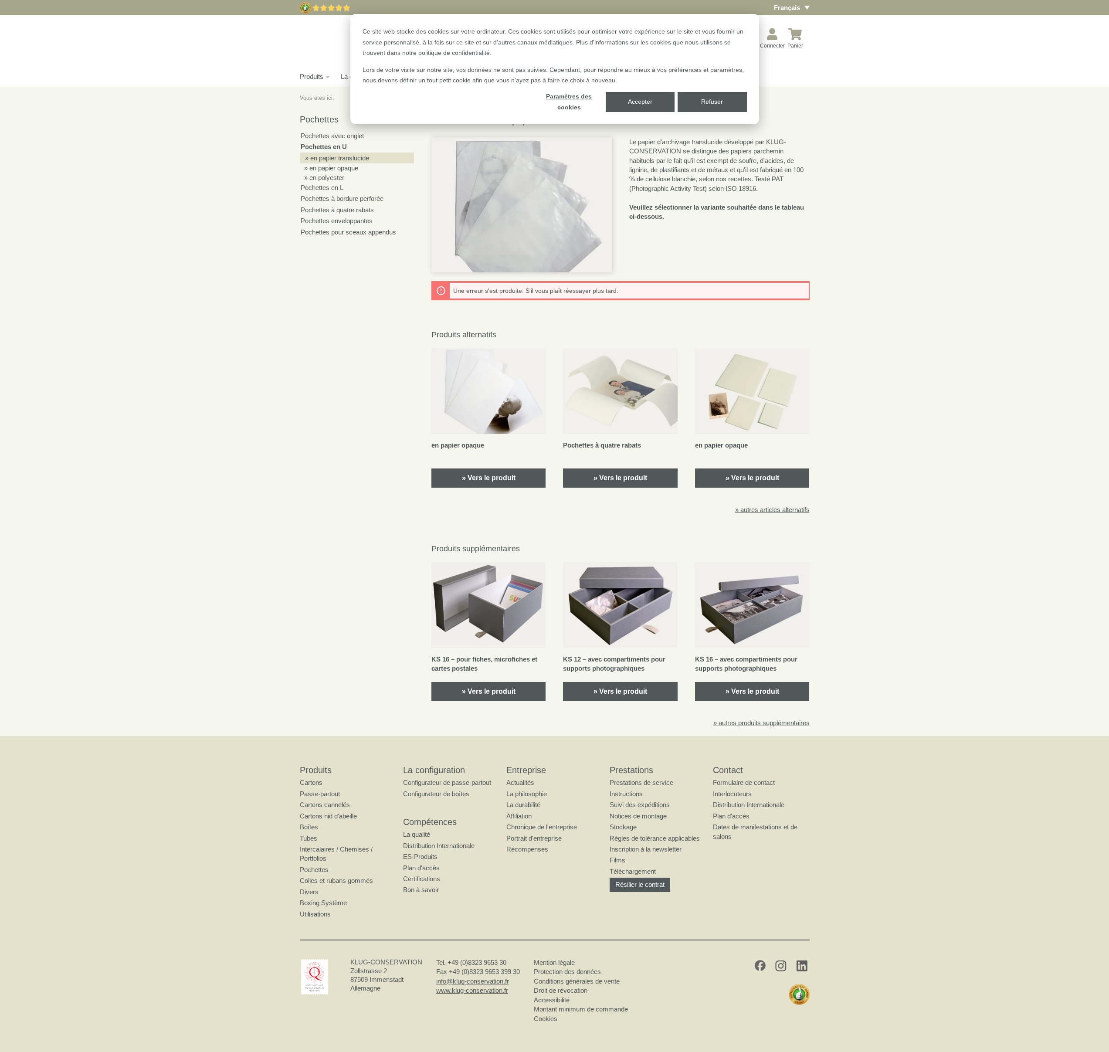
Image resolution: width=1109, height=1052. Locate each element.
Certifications (421, 878)
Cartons (311, 782)
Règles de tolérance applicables (655, 838)
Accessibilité (552, 1000)
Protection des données (567, 971)
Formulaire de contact (744, 782)
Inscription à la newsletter (646, 849)
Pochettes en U (324, 146)
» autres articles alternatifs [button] (772, 509)
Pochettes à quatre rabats (337, 210)
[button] (521, 204)
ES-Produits (420, 856)
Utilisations (315, 914)
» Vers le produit (488, 478)
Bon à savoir (421, 889)
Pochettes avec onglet (332, 135)
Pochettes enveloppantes (337, 220)
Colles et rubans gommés (336, 880)
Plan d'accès (421, 868)
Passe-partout (320, 793)
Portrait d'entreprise (534, 838)
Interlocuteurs (732, 793)
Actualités (520, 782)
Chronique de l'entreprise (541, 827)
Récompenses (527, 849)
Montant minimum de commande (581, 1009)
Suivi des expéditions (640, 804)
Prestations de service (641, 782)
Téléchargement (633, 871)
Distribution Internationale (439, 845)
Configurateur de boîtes (436, 793)
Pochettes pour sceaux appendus (348, 232)
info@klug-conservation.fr (472, 981)
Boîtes (309, 827)
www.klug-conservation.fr (472, 990)
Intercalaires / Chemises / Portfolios (336, 853)
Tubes (308, 838)
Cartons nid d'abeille (328, 816)
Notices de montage (638, 816)
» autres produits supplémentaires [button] (761, 722)
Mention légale (554, 962)
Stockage (623, 827)
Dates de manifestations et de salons (755, 831)
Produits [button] (311, 76)
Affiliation (519, 816)
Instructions (626, 793)
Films (617, 860)
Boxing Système (323, 902)
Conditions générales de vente (577, 981)
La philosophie (526, 793)
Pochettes (314, 869)
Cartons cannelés (325, 804)
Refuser (712, 101)
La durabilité (523, 804)
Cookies (545, 1018)
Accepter (640, 101)
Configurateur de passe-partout (447, 782)
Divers (309, 892)
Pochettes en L (322, 187)
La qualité (416, 834)
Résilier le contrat (640, 884)
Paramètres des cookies (569, 102)
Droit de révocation (560, 990)
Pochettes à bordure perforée (342, 198)
